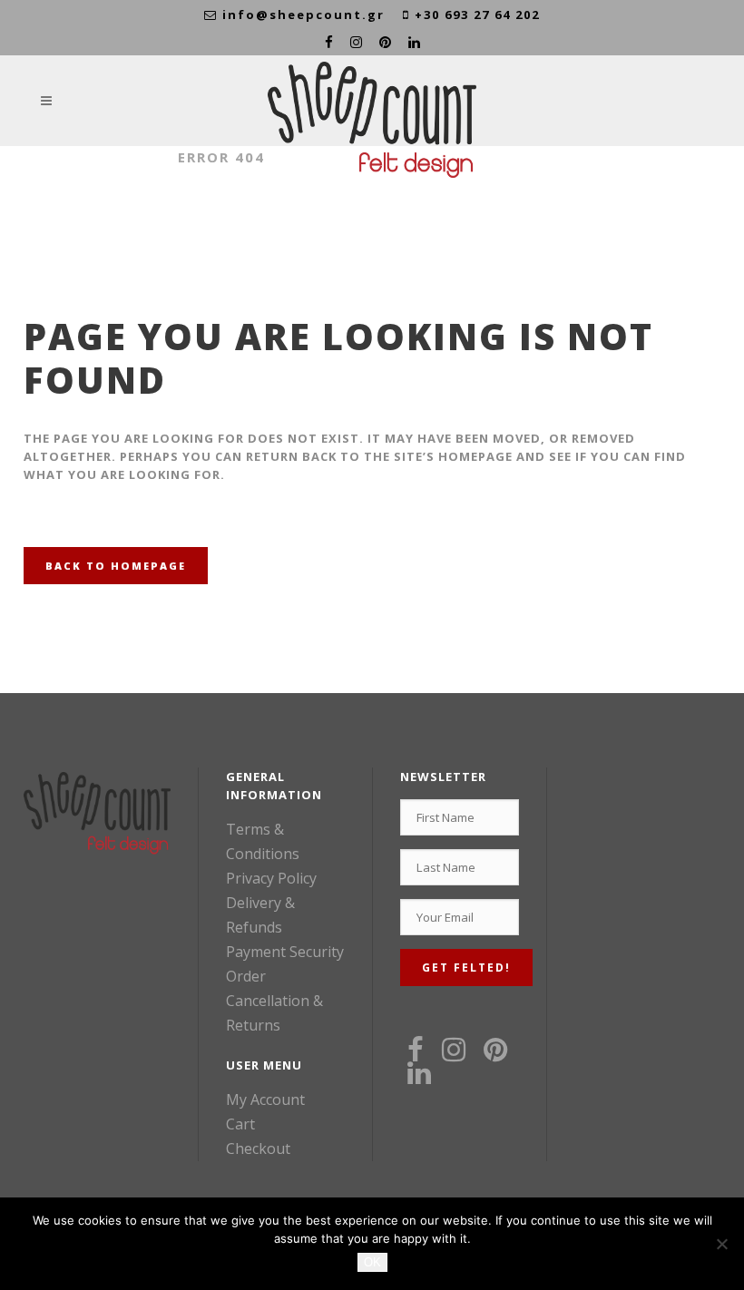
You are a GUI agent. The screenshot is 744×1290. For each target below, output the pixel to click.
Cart (240, 1124)
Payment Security (285, 952)
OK (372, 1262)
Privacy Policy (271, 878)
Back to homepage (115, 565)
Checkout (258, 1148)
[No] (721, 1244)
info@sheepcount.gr (303, 14)
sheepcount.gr (92, 157)
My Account (265, 1099)
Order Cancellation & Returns (274, 1000)
